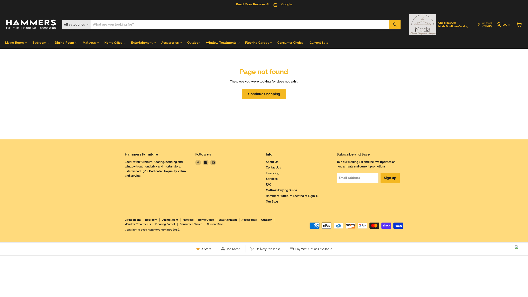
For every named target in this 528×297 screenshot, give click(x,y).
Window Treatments (221, 43)
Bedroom (39, 43)
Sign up (390, 178)
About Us (272, 162)
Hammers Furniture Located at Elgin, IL (292, 196)
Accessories (170, 43)
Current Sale (319, 43)
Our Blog (272, 201)
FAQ (268, 184)
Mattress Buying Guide (281, 190)
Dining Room (65, 43)
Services (272, 178)
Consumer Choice (290, 43)
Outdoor (193, 43)
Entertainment (142, 43)
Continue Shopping (264, 94)
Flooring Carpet (257, 43)
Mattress (90, 43)
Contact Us (273, 167)
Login (506, 24)
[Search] (395, 24)
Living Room (15, 43)
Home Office (113, 43)
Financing (272, 173)
